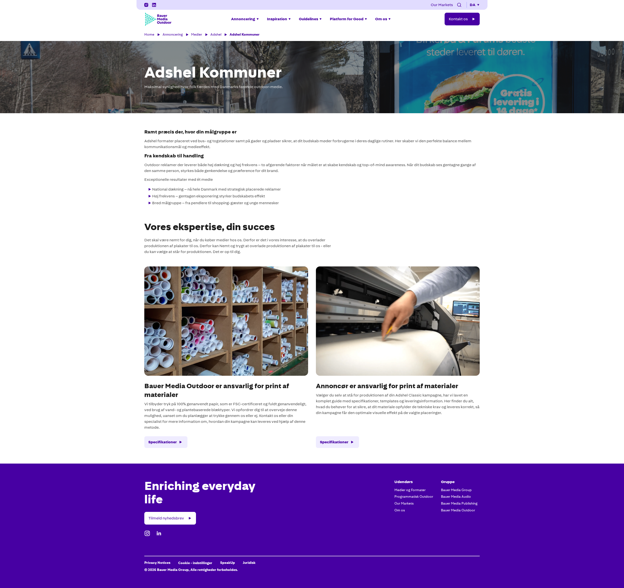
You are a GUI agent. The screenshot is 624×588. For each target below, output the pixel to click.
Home (149, 34)
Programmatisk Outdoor (413, 496)
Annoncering (173, 34)
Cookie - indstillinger (195, 563)
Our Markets (404, 503)
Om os (399, 510)
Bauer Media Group (456, 490)
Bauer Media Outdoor (458, 510)
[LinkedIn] (154, 5)
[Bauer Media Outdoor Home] (158, 19)
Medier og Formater (410, 490)
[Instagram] (146, 5)
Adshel (215, 34)
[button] (459, 4)
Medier (196, 34)
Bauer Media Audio (456, 496)
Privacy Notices (157, 563)
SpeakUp (227, 563)
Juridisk (249, 563)
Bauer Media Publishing (459, 503)
